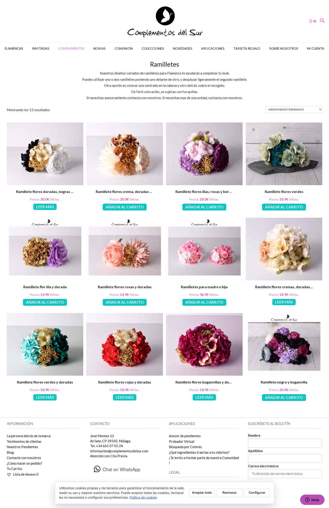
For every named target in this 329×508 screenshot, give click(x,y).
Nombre (254, 435)
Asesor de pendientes (185, 436)
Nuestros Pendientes (22, 447)
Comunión (124, 48)
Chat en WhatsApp (121, 469)
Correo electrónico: (263, 466)
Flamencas (14, 48)
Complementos (71, 48)
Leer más (45, 206)
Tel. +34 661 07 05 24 (106, 446)
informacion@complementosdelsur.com (119, 451)
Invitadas (40, 48)
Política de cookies (143, 497)
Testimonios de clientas (24, 441)
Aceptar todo (202, 492)
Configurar (257, 492)
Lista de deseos (25, 474)
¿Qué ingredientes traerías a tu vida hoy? (199, 452)
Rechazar (229, 492)
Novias (99, 48)
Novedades (182, 48)
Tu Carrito (14, 469)
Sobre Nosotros (283, 48)
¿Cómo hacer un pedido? (24, 463)
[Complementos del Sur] (164, 21)
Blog (10, 452)
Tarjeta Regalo (246, 48)
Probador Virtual (181, 441)
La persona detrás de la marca (29, 436)
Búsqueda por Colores (185, 447)
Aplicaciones (212, 48)
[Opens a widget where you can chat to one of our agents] (312, 500)
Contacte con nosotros (24, 458)
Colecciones (153, 48)
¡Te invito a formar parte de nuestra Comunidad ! (204, 460)
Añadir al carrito (125, 207)
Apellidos (255, 451)
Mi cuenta (315, 48)
